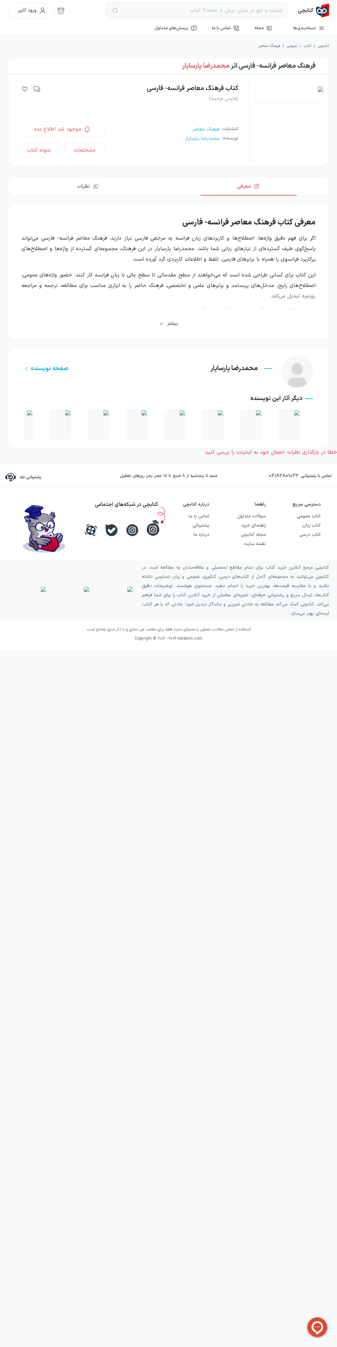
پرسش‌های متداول (171, 28)
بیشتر (172, 323)
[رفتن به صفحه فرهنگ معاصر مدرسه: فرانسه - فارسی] (174, 425)
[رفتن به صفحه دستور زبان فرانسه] (98, 425)
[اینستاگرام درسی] (153, 528)
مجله (259, 28)
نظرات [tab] (83, 186)
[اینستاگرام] (132, 530)
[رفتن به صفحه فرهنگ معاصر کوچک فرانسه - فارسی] (60, 425)
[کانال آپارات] (90, 530)
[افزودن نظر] (37, 89)
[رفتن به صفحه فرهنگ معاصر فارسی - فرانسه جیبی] (136, 425)
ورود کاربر (27, 10)
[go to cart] (60, 10)
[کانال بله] (111, 530)
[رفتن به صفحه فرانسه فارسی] (251, 425)
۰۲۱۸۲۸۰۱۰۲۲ (283, 476)
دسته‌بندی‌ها (304, 28)
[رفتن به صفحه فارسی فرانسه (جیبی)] (212, 425)
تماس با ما (221, 28)
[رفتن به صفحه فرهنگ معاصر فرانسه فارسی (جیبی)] (289, 425)
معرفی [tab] (244, 186)
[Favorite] (25, 89)
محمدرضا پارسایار (205, 66)
